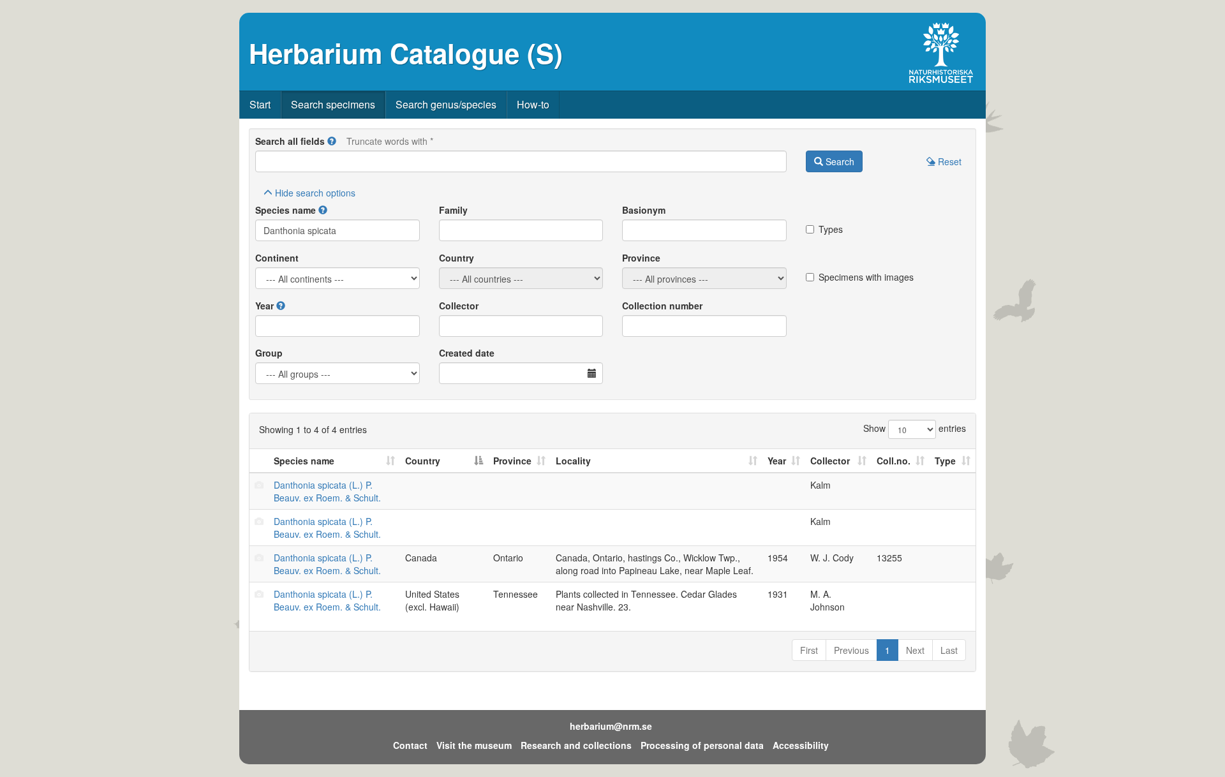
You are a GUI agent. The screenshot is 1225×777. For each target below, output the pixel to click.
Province (641, 257)
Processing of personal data (702, 745)
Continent (277, 257)
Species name (285, 210)
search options (315, 192)
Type (945, 460)
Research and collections (576, 745)
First (809, 650)
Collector (459, 305)
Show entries (914, 428)
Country (456, 257)
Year (264, 305)
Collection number (662, 305)
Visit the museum (474, 745)
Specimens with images (866, 276)
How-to (533, 104)
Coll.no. (893, 460)
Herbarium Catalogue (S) (406, 53)
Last (949, 650)
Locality (573, 460)
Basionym (643, 210)
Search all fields (290, 141)
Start (260, 104)
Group (269, 352)
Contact (410, 745)
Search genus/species (446, 104)
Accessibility (801, 745)
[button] (331, 141)
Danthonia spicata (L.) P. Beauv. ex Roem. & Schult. (327, 491)
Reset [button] (948, 161)
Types (831, 229)
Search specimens (333, 104)
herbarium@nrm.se (611, 726)
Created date (466, 352)
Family (453, 210)
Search (838, 161)
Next (915, 650)
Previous (851, 650)
